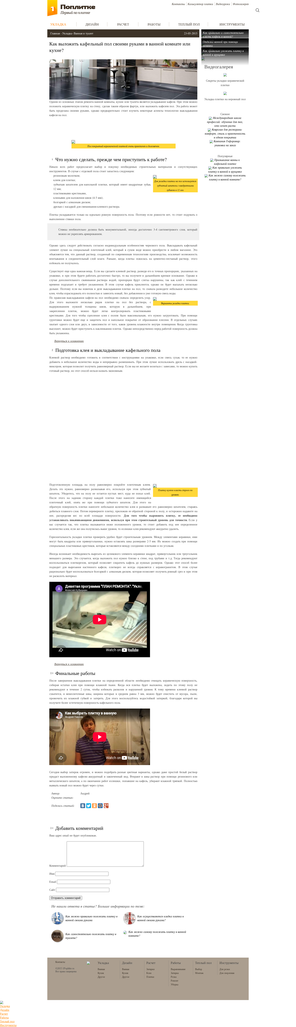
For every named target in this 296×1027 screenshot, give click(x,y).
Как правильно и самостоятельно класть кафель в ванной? (223, 34)
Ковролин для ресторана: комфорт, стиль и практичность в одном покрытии (225, 133)
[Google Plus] (106, 805)
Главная (55, 33)
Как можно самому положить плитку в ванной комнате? (227, 177)
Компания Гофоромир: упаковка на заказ (227, 143)
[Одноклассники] (94, 805)
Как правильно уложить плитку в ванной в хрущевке (223, 53)
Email (52, 882)
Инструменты (8, 1025)
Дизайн (4, 1010)
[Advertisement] (123, 128)
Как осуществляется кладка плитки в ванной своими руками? (160, 918)
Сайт (52, 890)
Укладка (67, 33)
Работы (4, 1017)
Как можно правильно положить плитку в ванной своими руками (91, 918)
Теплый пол (7, 1021)
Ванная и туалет (83, 33)
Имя (51, 874)
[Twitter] (88, 805)
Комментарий (57, 865)
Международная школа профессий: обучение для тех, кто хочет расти (225, 122)
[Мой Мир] (100, 805)
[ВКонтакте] (82, 805)
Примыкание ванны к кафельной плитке (227, 162)
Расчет (4, 1014)
